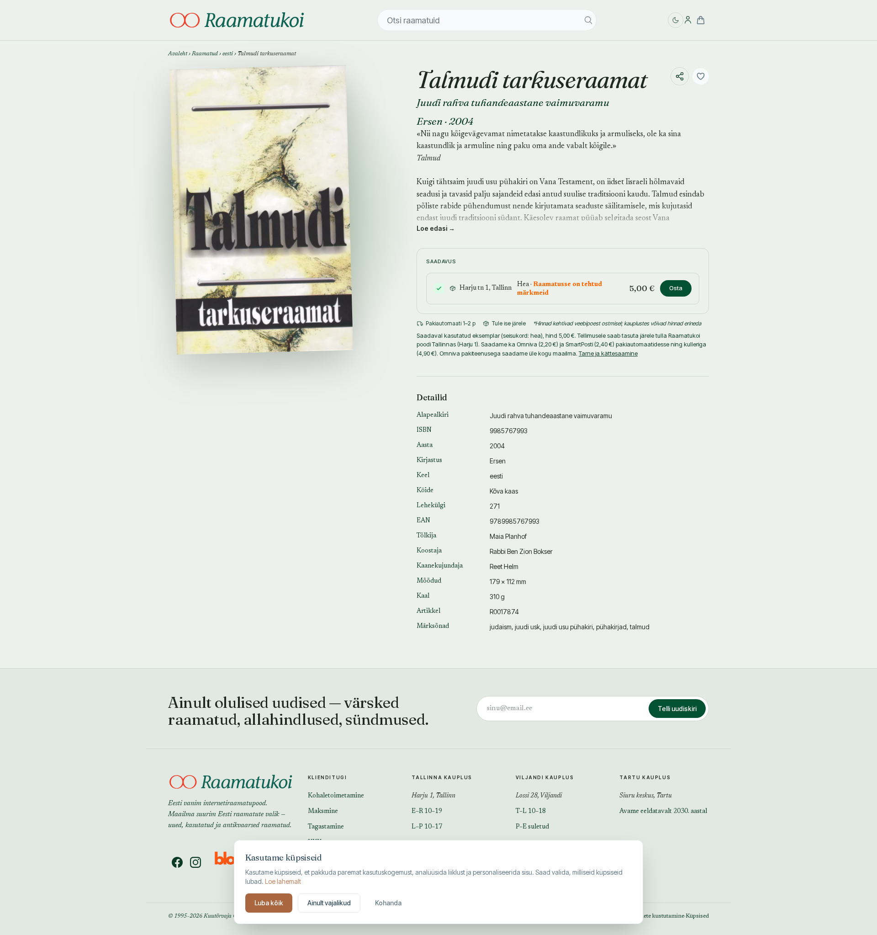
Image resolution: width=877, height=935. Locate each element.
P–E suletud (532, 827)
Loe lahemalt (283, 881)
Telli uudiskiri (677, 708)
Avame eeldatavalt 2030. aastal (663, 811)
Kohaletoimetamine (336, 796)
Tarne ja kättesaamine (608, 353)
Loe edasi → (436, 228)
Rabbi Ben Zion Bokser (521, 551)
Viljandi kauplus (545, 777)
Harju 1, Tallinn (433, 796)
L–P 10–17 (427, 827)
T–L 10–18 (531, 811)
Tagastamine (326, 827)
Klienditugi (327, 777)
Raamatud (205, 54)
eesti (227, 54)
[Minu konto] (687, 20)
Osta (675, 288)
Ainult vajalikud (329, 903)
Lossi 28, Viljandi (539, 796)
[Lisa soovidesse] (700, 76)
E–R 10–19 (427, 811)
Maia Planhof (508, 536)
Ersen (430, 121)
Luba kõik (268, 903)
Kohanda (388, 903)
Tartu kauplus (645, 777)
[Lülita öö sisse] (675, 20)
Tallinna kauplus (442, 777)
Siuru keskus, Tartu (645, 796)
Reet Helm (504, 566)
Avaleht (177, 54)
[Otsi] (588, 20)
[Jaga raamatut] (680, 76)
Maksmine (323, 811)
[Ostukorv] (700, 20)
